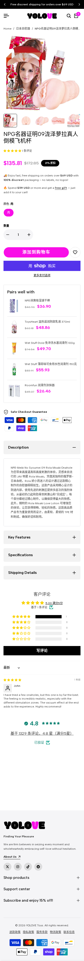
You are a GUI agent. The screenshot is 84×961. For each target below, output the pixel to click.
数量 (6, 225)
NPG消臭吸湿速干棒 (37, 300)
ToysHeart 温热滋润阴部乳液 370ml (47, 321)
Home (7, 28)
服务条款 (42, 932)
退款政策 (15, 932)
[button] (13, 150)
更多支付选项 (42, 275)
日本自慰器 (23, 28)
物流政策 (55, 932)
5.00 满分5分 (54, 603)
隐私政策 (28, 932)
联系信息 (69, 932)
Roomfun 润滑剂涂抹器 (40, 385)
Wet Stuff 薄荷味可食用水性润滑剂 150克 (51, 364)
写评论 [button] (42, 650)
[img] (12, 680)
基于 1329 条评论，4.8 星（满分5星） (42, 733)
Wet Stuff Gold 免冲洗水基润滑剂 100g (50, 343)
